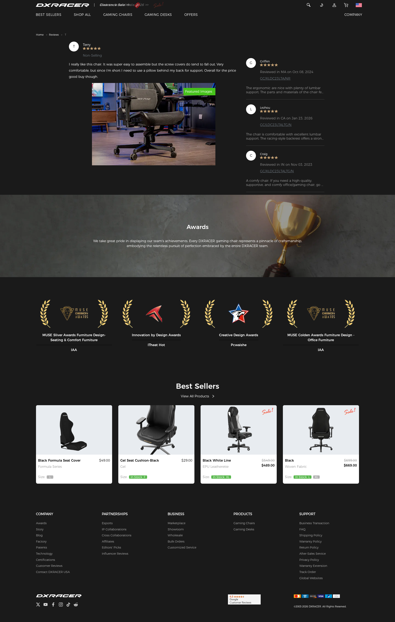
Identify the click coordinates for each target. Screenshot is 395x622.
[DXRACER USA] (62, 5)
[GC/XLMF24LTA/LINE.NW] (239, 430)
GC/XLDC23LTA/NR (275, 79)
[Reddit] (77, 605)
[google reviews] (244, 599)
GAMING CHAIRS (117, 15)
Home (40, 34)
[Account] (334, 5)
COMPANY (353, 15)
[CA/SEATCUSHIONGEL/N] (156, 430)
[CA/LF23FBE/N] (74, 430)
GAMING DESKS (158, 15)
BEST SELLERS (49, 15)
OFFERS (191, 15)
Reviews (54, 34)
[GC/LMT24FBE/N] (321, 430)
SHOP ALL (82, 15)
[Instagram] (62, 605)
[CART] (346, 5)
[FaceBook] (55, 605)
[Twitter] (39, 605)
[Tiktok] (70, 605)
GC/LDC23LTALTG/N (276, 125)
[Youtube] (47, 605)
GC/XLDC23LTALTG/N (277, 171)
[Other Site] (358, 5)
